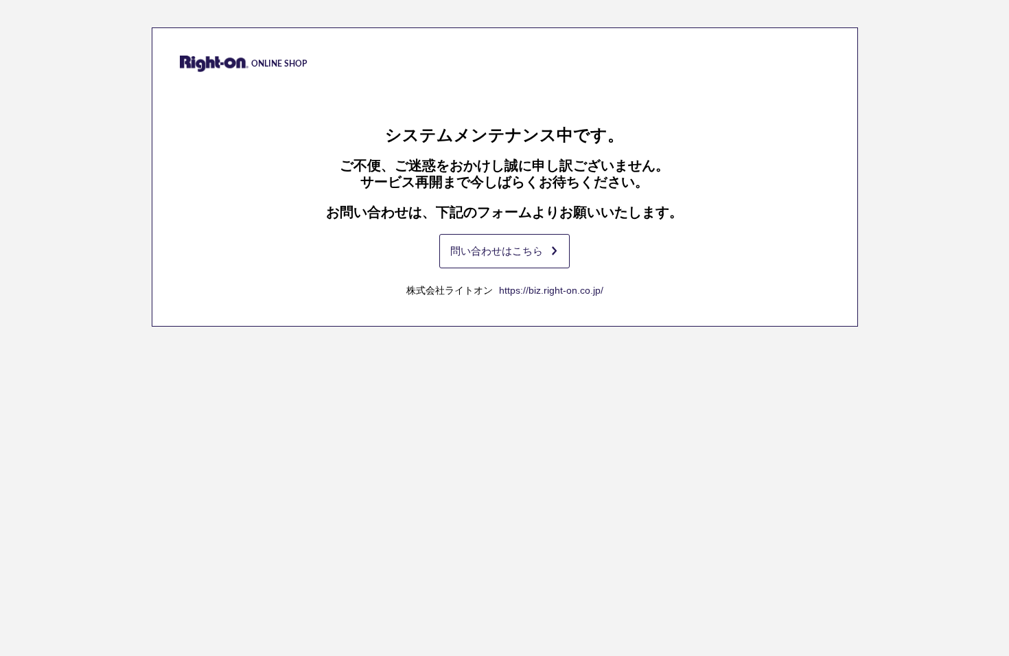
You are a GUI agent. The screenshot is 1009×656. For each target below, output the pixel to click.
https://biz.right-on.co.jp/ (551, 290)
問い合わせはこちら (496, 251)
